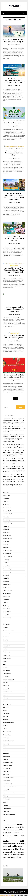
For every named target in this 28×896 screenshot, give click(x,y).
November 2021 (6, 569)
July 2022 (5, 559)
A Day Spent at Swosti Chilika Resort (15, 447)
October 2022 (6, 553)
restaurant (5, 756)
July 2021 (5, 575)
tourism (7, 857)
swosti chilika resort (7, 777)
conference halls (16, 829)
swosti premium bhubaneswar (9, 786)
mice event (23, 838)
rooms (4, 759)
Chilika (4, 682)
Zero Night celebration (8, 814)
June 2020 (5, 602)
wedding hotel (6, 808)
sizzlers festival (6, 768)
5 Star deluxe (6, 633)
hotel (20, 835)
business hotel (6, 673)
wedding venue (6, 811)
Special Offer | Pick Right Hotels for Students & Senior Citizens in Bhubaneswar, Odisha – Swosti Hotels (13, 460)
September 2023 (6, 538)
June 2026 (5, 501)
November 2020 (6, 590)
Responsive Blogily (10, 892)
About (4, 639)
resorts (8, 843)
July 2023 (5, 541)
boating (4, 667)
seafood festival (6, 765)
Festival (4, 707)
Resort (4, 750)
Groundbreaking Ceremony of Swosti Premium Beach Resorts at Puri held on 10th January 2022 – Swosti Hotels (14, 436)
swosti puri (5, 789)
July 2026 (5, 498)
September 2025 (6, 513)
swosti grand (6, 849)
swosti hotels (15, 849)
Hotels (4, 725)
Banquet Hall (6, 646)
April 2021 (5, 581)
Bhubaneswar (6, 658)
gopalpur (5, 719)
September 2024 (6, 523)
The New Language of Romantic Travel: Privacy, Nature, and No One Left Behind (14, 80)
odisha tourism (12, 840)
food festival (6, 713)
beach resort (10, 824)
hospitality (16, 835)
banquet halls (5, 824)
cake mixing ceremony (8, 679)
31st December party (7, 630)
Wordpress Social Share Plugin (7, 895)
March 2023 (5, 544)
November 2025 (6, 510)
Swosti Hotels (13, 6)
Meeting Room (6, 731)
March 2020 (5, 608)
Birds (4, 661)
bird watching (6, 827)
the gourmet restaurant (8, 793)
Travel (4, 796)
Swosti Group (17, 44)
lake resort (12, 838)
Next (16, 398)
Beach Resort (6, 655)
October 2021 (6, 572)
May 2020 (5, 605)
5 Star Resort (6, 636)
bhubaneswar (18, 825)
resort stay (5, 753)
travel (11, 857)
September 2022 (6, 556)
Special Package (6, 771)
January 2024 (6, 532)
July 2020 (5, 599)
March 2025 (5, 520)
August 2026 (6, 495)
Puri (4, 747)
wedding (5, 805)
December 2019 (6, 618)
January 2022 (6, 565)
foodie (21, 832)
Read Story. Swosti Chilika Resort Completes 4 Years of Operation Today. (13, 309)
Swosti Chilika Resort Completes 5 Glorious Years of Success (14, 238)
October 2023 (6, 535)
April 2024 (5, 529)
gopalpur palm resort (7, 722)
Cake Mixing (5, 676)
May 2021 (5, 578)
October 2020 (6, 593)
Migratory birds (6, 734)
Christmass (5, 685)
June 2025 (5, 516)
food (9, 832)
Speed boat (5, 774)
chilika (17, 827)
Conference (5, 688)
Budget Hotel (6, 670)
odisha (5, 840)
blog (4, 664)
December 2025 (6, 507)
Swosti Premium (6, 783)
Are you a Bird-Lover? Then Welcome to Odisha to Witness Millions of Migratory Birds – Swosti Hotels (13, 446)
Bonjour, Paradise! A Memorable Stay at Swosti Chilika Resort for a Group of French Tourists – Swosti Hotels (13, 420)
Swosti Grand (6, 780)
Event (4, 701)
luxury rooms (18, 838)
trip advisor (5, 799)
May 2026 (5, 504)
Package (5, 744)
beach (4, 649)
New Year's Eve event (7, 740)
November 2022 (6, 550)
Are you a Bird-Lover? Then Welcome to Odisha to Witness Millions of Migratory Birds (14, 270)
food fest (12, 832)
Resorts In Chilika (13, 843)
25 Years (5, 627)
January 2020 (6, 614)
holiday (5, 835)
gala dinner (5, 716)
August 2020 (6, 596)
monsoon (5, 737)
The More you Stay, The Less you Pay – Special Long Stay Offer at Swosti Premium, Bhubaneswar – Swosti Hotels (14, 428)
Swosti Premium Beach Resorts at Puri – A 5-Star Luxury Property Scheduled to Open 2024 (12, 439)
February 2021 (6, 584)
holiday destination (11, 835)
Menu (24, 13)
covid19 (4, 695)
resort (22, 841)
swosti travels (9, 854)
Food (4, 710)
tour (4, 857)
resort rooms (5, 843)
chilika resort (8, 829)
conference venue (7, 691)
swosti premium (13, 852)
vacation (5, 802)
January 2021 (6, 587)
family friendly (6, 704)
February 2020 (6, 611)
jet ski (4, 728)
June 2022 (5, 562)
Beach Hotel (5, 652)
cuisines (4, 698)
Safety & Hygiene (7, 762)
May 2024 (5, 526)
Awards (4, 642)
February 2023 (6, 547)
